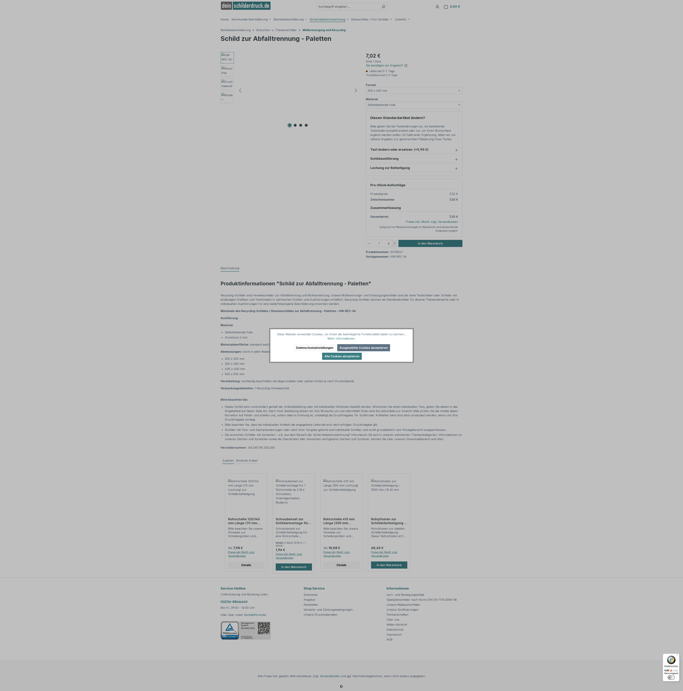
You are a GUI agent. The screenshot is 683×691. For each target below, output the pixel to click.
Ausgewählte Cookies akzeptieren (364, 347)
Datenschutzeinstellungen (314, 347)
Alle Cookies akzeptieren (341, 356)
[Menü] (677, 656)
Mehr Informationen (341, 338)
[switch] (671, 677)
